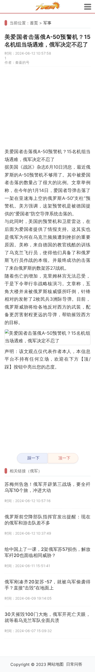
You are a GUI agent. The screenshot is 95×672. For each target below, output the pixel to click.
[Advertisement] (47, 109)
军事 (47, 22)
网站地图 (55, 664)
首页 (34, 22)
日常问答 (74, 664)
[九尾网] (47, 6)
